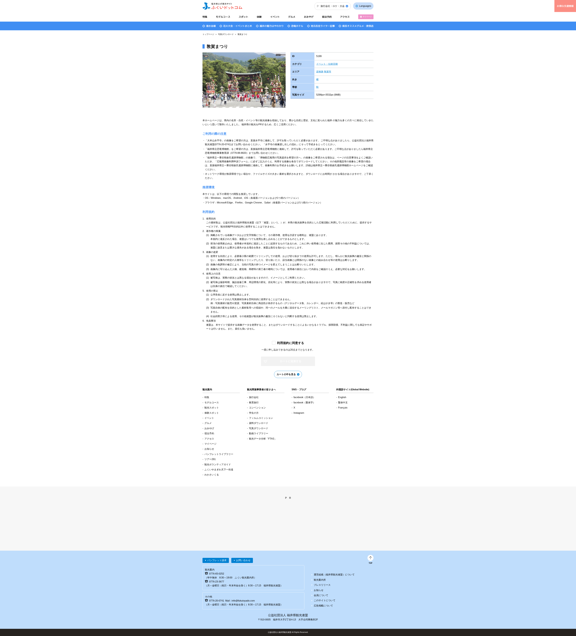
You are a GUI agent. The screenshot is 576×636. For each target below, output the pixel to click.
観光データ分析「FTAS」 (263, 438)
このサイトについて (324, 600)
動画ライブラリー (258, 433)
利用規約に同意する (290, 343)
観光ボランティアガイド (217, 464)
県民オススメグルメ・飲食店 (358, 26)
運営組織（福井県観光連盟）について (334, 574)
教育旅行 (254, 402)
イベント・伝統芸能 (327, 64)
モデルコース (223, 16)
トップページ (208, 34)
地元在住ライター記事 (323, 26)
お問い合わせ (243, 560)
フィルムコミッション (261, 418)
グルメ (291, 16)
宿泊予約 (327, 16)
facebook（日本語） (304, 397)
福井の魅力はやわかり (272, 26)
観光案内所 (320, 580)
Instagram (299, 413)
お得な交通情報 (565, 6)
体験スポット (211, 413)
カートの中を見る (286, 374)
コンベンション (257, 407)
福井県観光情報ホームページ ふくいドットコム (222, 6)
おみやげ (309, 16)
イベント (275, 16)
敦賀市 (327, 71)
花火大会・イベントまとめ (237, 26)
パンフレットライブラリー (218, 454)
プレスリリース (322, 585)
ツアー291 (210, 459)
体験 (259, 16)
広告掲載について (323, 605)
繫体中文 (343, 402)
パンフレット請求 (216, 560)
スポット (243, 16)
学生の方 (254, 413)
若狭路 (319, 71)
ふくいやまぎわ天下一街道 (218, 469)
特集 (204, 16)
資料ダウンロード (258, 423)
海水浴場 (211, 26)
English (342, 397)
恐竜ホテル (297, 26)
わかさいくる (211, 474)
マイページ (367, 17)
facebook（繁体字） (304, 402)
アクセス (345, 16)
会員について (321, 595)
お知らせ (209, 449)
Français (342, 407)
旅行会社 (254, 397)
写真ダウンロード (226, 34)
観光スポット (211, 407)
